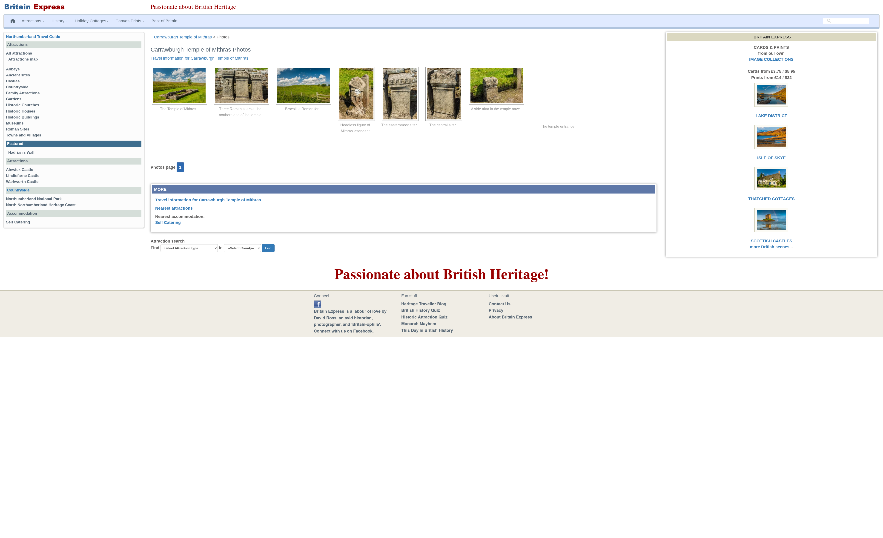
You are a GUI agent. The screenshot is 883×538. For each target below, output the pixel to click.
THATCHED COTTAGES (771, 199)
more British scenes (769, 247)
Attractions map (23, 59)
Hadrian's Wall (21, 152)
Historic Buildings (22, 117)
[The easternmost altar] (399, 94)
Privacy (496, 310)
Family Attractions (23, 93)
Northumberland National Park (34, 199)
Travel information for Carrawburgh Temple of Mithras (199, 58)
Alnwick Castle (19, 170)
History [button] (59, 21)
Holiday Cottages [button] (90, 21)
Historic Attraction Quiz (424, 317)
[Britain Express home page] (73, 7)
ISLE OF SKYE (771, 158)
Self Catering (168, 222)
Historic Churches (22, 105)
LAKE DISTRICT (771, 115)
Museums (14, 123)
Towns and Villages (23, 135)
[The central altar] (442, 94)
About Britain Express (510, 317)
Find (155, 248)
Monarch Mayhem (418, 324)
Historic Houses (20, 111)
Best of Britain (164, 21)
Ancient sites (18, 75)
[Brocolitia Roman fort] (302, 86)
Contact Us (499, 304)
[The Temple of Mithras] (178, 86)
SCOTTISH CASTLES (771, 241)
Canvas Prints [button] (128, 21)
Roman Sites (17, 129)
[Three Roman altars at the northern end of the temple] (240, 86)
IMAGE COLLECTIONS (771, 59)
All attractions (19, 53)
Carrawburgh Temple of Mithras (183, 37)
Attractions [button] (32, 21)
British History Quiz (420, 310)
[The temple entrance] (557, 94)
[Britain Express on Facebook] (317, 304)
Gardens (13, 99)
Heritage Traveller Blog (423, 304)
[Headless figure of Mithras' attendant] (355, 94)
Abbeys (13, 69)
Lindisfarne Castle (22, 176)
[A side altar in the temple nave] (495, 86)
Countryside (17, 87)
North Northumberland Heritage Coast (41, 205)
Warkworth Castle (22, 181)
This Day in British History (427, 330)
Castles (13, 81)
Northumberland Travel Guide (33, 37)
